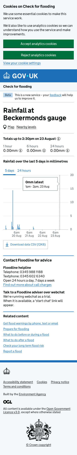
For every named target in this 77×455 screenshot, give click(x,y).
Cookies (42, 382)
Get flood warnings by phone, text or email (30, 323)
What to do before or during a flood (26, 334)
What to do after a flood (18, 340)
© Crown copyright (38, 445)
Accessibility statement (18, 382)
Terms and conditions (17, 386)
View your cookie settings (22, 63)
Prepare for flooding (16, 329)
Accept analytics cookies (39, 44)
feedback (55, 95)
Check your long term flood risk (23, 345)
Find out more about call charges (27, 285)
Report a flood (12, 351)
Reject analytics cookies (38, 55)
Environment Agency (32, 394)
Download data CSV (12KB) (28, 244)
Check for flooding (17, 86)
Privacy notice (60, 382)
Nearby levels (26, 127)
